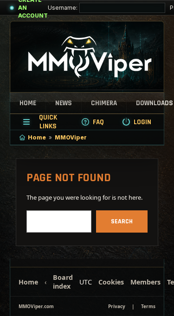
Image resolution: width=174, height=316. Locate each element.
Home (27, 103)
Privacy (116, 306)
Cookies (111, 282)
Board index (63, 282)
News (63, 103)
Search (122, 221)
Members (145, 282)
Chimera (104, 103)
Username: (62, 7)
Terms (148, 306)
